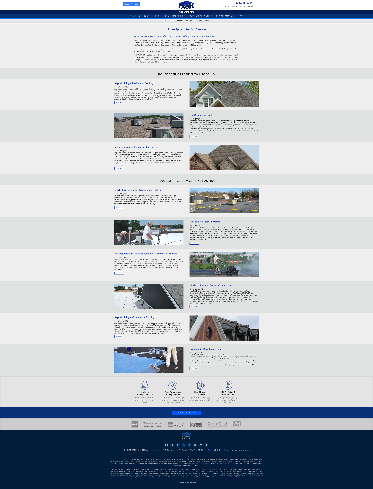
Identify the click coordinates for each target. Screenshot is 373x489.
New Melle (260, 473)
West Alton (197, 477)
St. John (219, 475)
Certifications (169, 21)
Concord (259, 469)
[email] (166, 445)
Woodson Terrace (218, 477)
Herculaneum (126, 473)
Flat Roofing (242, 459)
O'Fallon (123, 475)
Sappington (166, 475)
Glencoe (238, 471)
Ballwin (176, 469)
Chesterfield (238, 469)
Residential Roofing (175, 16)
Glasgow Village (231, 471)
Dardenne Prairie (143, 471)
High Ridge (134, 473)
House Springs (148, 473)
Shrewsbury (174, 475)
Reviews (180, 21)
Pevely (144, 475)
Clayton (254, 469)
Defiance (156, 471)
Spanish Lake (182, 475)
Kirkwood (191, 473)
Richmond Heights (152, 475)
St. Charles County (203, 475)
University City (147, 477)
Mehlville (253, 473)
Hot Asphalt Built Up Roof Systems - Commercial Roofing (145, 254)
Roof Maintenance (212, 459)
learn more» (119, 102)
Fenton (190, 471)
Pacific (139, 475)
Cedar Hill (232, 469)
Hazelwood (119, 473)
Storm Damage (224, 16)
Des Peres (163, 471)
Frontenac (223, 471)
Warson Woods (163, 477)
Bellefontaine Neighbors (190, 469)
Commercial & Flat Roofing (162, 459)
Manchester (221, 473)
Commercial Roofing (201, 16)
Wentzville (190, 477)
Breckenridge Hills (203, 469)
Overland (134, 475)
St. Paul (240, 475)
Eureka (185, 471)
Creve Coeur (126, 471)
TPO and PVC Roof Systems (205, 222)
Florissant (211, 471)
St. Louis (224, 475)
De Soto (151, 471)
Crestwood (120, 471)
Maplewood (229, 473)
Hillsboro (140, 473)
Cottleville (113, 471)
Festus (201, 471)
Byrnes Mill (225, 469)
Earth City (174, 471)
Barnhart (181, 469)
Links (207, 21)
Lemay (216, 473)
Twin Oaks (139, 477)
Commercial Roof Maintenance (206, 349)
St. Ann (188, 475)
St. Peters (246, 475)
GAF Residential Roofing (147, 459)
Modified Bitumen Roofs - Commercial (210, 285)
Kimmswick (184, 473)
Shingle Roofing (234, 459)
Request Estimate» (131, 4)
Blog (201, 21)
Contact (240, 16)
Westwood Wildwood (206, 477)
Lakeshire (210, 473)
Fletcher (205, 471)
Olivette (128, 475)
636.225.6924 (244, 3)
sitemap (186, 456)
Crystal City (134, 471)
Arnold (166, 469)
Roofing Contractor (149, 16)
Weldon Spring (182, 477)
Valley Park (155, 477)
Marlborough (236, 473)
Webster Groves (172, 477)
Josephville (177, 473)
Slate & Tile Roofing (252, 459)
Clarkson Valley (247, 469)
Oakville (118, 475)
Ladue (196, 473)
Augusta (170, 469)
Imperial (161, 473)
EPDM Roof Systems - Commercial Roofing (137, 190)
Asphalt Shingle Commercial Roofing (134, 317)
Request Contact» (186, 413)
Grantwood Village (253, 471)
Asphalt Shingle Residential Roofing (133, 83)
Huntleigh (155, 473)
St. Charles (194, 475)
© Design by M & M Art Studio (186, 482)
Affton (161, 469)
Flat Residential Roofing (202, 115)
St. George (213, 475)
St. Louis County (232, 475)
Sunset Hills (253, 475)
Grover (260, 471)
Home (131, 16)
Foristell (217, 471)
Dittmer (168, 471)
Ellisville (180, 471)
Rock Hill (160, 475)
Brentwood (212, 469)
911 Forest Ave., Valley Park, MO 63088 (191, 450)
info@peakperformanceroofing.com (240, 6)
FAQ (186, 21)
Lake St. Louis (203, 473)
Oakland (112, 475)
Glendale (244, 471)
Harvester (112, 473)
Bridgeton (218, 469)
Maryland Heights (245, 473)
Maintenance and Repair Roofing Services (137, 147)
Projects (193, 21)
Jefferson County (169, 473)
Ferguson (195, 471)
